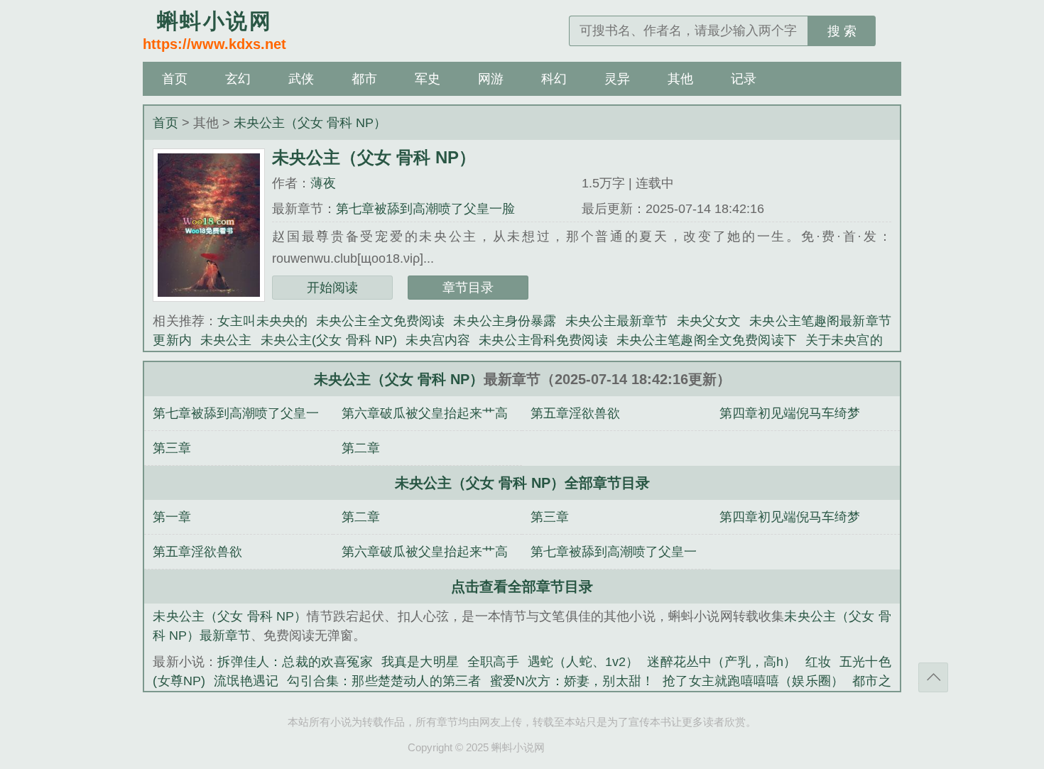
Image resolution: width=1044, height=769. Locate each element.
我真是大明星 (420, 662)
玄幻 (238, 79)
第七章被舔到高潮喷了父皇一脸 (425, 209)
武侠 (301, 79)
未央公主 (226, 340)
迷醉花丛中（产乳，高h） (721, 662)
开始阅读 (332, 287)
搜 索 (842, 31)
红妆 (818, 662)
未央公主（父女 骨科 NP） (310, 123)
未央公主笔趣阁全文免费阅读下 (706, 340)
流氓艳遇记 (246, 681)
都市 (364, 79)
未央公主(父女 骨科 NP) (329, 340)
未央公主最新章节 (616, 321)
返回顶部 (933, 677)
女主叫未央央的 (262, 321)
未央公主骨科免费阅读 (543, 340)
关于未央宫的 (844, 340)
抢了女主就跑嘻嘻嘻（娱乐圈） (753, 681)
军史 (427, 79)
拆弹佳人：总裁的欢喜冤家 (294, 662)
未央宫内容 (438, 340)
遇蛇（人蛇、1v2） (583, 662)
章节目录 (468, 287)
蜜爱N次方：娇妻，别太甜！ (572, 681)
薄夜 (323, 183)
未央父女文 (709, 321)
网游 (491, 79)
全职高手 (493, 662)
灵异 (617, 79)
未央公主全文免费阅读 (380, 321)
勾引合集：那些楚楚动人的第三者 (384, 681)
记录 (743, 79)
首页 (174, 79)
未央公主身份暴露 (504, 321)
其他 (680, 79)
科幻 (554, 79)
